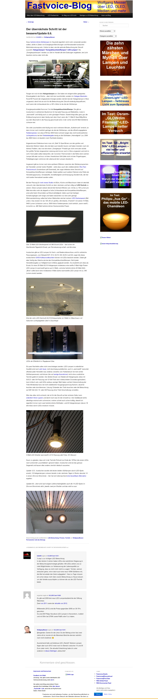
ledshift (39, 556)
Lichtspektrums (31, 135)
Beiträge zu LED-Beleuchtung (89, 15)
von (42, 603)
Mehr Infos (108, 694)
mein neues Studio (46, 182)
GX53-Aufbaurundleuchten (45, 257)
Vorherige (30, 22)
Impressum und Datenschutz (42, 671)
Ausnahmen (63, 374)
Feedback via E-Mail (39, 675)
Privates (62, 538)
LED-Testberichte (53, 15)
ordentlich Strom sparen (34, 398)
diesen (47, 651)
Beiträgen (53, 651)
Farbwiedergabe (48, 135)
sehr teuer (42, 369)
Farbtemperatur (31, 133)
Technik (67, 538)
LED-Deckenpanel (78, 198)
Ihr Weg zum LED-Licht (69, 15)
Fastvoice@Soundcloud (104, 676)
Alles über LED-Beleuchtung (35, 15)
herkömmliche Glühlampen (39, 42)
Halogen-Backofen (80, 96)
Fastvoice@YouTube (103, 678)
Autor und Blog (106, 15)
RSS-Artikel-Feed (102, 681)
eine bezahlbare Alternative (76, 476)
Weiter (86, 22)
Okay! (98, 694)
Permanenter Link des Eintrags (35, 540)
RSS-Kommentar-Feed (103, 683)
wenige (56, 374)
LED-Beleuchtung (53, 538)
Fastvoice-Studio (102, 674)
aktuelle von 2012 (61, 603)
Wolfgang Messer (49, 37)
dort (52, 680)
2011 (45, 603)
